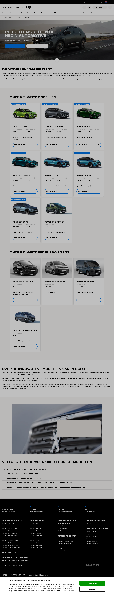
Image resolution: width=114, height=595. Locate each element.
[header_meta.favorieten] (89, 7)
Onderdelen (62, 531)
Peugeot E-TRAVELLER (37, 550)
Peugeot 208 (34, 523)
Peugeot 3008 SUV (36, 535)
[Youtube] (94, 565)
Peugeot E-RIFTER (36, 547)
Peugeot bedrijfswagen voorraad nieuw (15, 560)
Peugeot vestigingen (97, 529)
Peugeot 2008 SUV (36, 533)
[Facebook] (87, 565)
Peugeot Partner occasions (11, 547)
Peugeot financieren (64, 543)
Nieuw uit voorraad (8, 523)
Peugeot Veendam (92, 543)
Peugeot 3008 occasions (10, 543)
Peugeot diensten (67, 536)
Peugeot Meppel (91, 541)
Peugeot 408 (34, 531)
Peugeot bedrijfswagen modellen (13, 565)
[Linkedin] (97, 565)
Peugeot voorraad (12, 521)
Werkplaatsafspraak (65, 526)
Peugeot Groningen (92, 534)
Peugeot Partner (35, 543)
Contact (88, 523)
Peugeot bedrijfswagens (15, 558)
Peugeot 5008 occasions (10, 545)
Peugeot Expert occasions (10, 550)
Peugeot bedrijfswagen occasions (13, 563)
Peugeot (18, 17)
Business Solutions (64, 551)
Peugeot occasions (8, 526)
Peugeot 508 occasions (9, 538)
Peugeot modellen (39, 521)
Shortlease (61, 546)
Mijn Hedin (99, 7)
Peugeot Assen (91, 531)
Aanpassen (92, 589)
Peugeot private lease (65, 539)
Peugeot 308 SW (35, 528)
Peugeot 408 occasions (9, 535)
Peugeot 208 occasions (9, 531)
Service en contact (96, 521)
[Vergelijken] (84, 7)
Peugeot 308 (34, 526)
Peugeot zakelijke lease (66, 541)
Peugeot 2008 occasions (10, 540)
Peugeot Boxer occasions (10, 552)
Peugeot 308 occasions (9, 533)
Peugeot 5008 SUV (36, 538)
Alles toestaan (92, 583)
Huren (60, 548)
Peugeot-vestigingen (97, 79)
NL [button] (107, 2)
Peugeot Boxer (35, 540)
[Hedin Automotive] (13, 7)
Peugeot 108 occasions (9, 528)
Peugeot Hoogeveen (92, 539)
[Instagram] (90, 565)
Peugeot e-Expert (36, 545)
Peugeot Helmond (92, 536)
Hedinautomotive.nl (7, 17)
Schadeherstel (63, 528)
